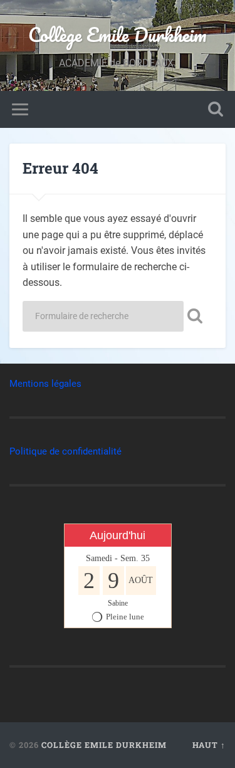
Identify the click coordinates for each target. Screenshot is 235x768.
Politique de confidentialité (65, 451)
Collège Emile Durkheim (117, 34)
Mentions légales (45, 383)
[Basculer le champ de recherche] (215, 109)
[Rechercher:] (103, 316)
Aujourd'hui (117, 535)
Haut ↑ (209, 745)
